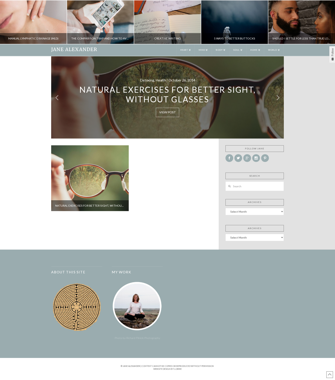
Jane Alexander (74, 49)
